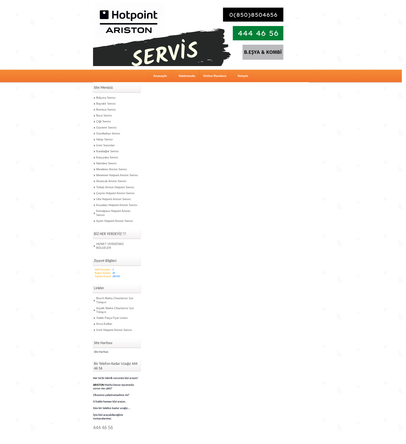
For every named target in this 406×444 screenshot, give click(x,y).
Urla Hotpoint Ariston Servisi (113, 199)
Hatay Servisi (104, 139)
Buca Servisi (104, 115)
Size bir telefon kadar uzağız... (111, 408)
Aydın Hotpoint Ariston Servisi (114, 221)
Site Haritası (101, 352)
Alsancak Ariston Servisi (111, 181)
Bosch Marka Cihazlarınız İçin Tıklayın (114, 300)
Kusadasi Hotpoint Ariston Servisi (116, 205)
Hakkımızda (187, 75)
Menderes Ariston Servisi (111, 169)
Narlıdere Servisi (106, 163)
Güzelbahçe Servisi (108, 133)
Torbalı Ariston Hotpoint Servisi (115, 187)
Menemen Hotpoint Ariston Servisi (117, 175)
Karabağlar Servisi (107, 151)
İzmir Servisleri (105, 145)
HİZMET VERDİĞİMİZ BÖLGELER (110, 245)
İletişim (243, 75)
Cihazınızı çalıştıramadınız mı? (111, 395)
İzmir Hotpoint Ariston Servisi (114, 330)
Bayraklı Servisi (106, 103)
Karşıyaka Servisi (107, 157)
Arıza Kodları (104, 323)
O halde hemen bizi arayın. (109, 401)
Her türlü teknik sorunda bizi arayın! (115, 378)
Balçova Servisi (105, 97)
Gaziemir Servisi (106, 127)
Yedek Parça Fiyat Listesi (112, 318)
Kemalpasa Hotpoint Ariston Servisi (113, 212)
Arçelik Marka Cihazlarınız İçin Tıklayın (115, 310)
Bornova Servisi (106, 109)
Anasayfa (160, 75)
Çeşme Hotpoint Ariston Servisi (115, 193)
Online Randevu (214, 75)
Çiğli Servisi (103, 121)
